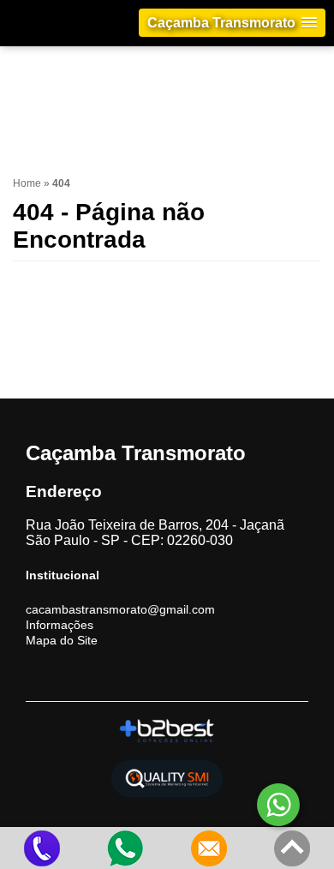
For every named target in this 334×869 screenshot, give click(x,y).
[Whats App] (126, 848)
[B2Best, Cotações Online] (167, 731)
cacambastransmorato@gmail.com (120, 609)
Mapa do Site (62, 640)
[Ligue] (42, 848)
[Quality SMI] (167, 778)
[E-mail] (209, 848)
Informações (59, 625)
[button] (232, 23)
